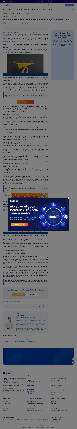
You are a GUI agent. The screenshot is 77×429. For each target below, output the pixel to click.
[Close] (69, 198)
